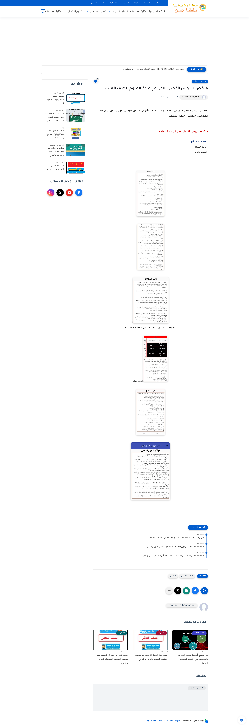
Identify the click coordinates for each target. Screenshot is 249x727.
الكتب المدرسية (157, 11)
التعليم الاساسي (98, 11)
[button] (195, 590)
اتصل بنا (125, 3)
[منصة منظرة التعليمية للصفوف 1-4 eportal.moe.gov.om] (75, 98)
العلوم (173, 576)
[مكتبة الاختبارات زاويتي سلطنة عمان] (75, 168)
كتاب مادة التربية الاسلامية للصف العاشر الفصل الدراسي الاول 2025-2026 (54, 152)
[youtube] (69, 192)
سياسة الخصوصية (157, 3)
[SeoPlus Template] (206, 721)
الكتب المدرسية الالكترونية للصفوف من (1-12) (54, 135)
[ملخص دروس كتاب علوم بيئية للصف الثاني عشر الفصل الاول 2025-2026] (75, 115)
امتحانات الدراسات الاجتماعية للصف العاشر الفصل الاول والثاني (173, 556)
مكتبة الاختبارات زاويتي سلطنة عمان (54, 168)
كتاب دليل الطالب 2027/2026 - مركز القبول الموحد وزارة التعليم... (153, 69)
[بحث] (43, 11)
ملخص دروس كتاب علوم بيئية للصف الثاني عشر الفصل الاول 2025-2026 (54, 117)
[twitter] (60, 192)
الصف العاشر (200, 82)
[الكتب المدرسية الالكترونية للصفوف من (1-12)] (75, 133)
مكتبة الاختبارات (138, 11)
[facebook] (78, 192)
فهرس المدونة (138, 3)
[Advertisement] (124, 43)
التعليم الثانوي (120, 11)
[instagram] (50, 192)
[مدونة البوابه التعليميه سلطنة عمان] (188, 8)
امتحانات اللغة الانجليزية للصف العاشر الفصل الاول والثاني (175, 547)
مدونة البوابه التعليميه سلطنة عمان (163, 721)
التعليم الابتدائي (76, 11)
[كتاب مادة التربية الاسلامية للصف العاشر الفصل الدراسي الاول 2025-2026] (75, 150)
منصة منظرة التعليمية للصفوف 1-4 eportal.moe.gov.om (53, 100)
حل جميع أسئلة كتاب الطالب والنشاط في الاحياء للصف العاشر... (172, 538)
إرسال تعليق (197, 688)
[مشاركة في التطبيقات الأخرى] (169, 590)
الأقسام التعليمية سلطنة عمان (104, 3)
